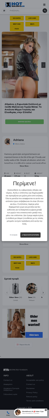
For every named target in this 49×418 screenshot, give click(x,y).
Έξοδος (14, 235)
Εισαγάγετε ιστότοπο (31, 235)
